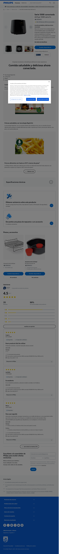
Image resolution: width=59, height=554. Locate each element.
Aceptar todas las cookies (42, 99)
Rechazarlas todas (30, 99)
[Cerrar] (48, 81)
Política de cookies (26, 95)
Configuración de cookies (15, 99)
